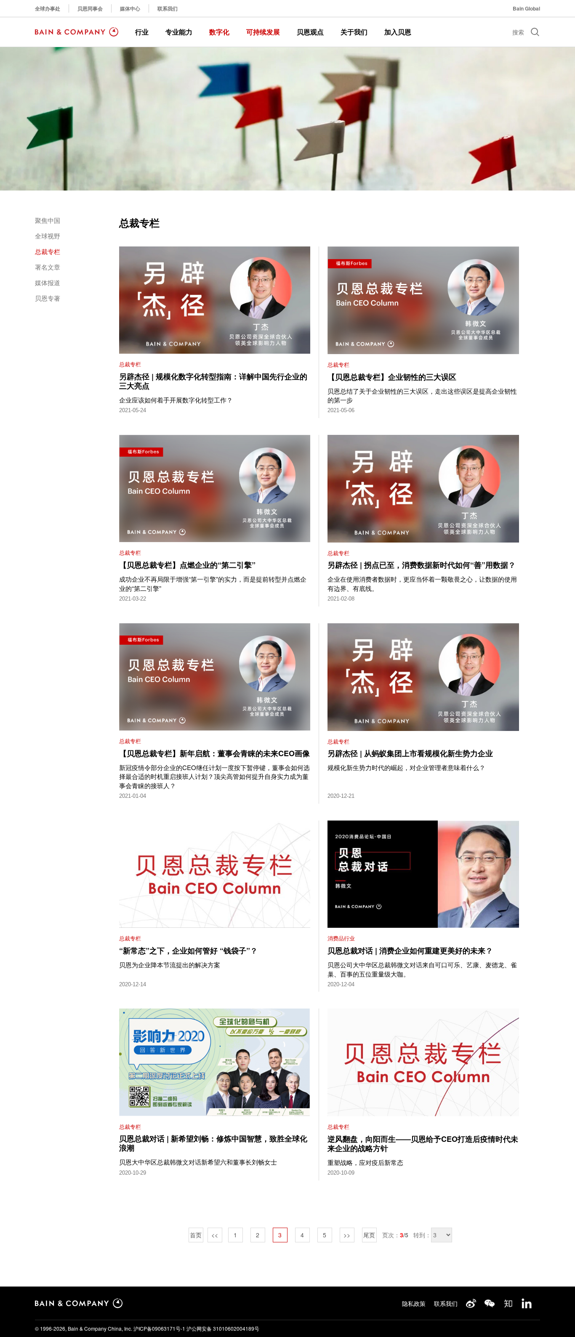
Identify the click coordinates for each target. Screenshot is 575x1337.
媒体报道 (47, 282)
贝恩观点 (310, 32)
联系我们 (167, 8)
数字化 (219, 32)
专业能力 (178, 32)
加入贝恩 (397, 32)
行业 (142, 32)
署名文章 (47, 266)
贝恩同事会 (90, 8)
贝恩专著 (47, 298)
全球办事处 (47, 8)
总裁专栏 (47, 251)
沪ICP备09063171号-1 (159, 1328)
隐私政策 (414, 1303)
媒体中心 (130, 8)
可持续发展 (263, 32)
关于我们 (354, 32)
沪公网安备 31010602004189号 (222, 1328)
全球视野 (47, 235)
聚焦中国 (47, 220)
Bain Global (526, 8)
